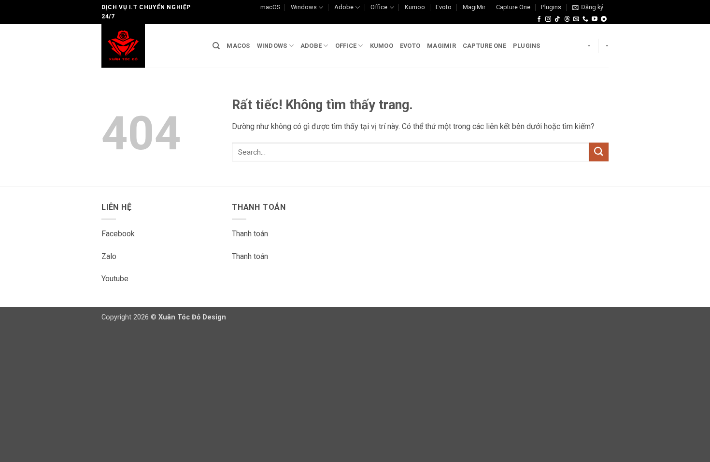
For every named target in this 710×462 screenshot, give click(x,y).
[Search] (216, 46)
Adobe (344, 7)
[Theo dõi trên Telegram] (604, 19)
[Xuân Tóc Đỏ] (149, 46)
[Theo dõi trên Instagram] (548, 19)
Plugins (551, 7)
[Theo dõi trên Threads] (567, 19)
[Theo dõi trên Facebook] (539, 19)
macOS (270, 7)
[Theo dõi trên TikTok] (557, 19)
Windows (304, 7)
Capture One (513, 7)
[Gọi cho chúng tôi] (585, 19)
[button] (587, 7)
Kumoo (415, 7)
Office (378, 7)
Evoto (444, 7)
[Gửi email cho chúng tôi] (576, 19)
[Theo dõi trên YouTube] (594, 19)
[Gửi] (599, 152)
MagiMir (474, 7)
